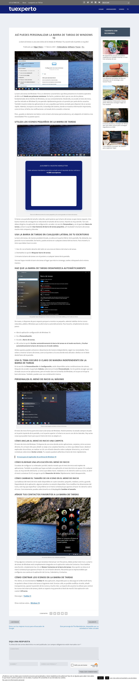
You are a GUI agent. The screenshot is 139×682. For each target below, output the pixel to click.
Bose (24, 3)
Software (71, 47)
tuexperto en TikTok (35, 3)
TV (128, 9)
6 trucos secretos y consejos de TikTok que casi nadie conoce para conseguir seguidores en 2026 (115, 125)
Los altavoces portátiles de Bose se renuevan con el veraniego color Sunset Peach (114, 80)
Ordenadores (111, 9)
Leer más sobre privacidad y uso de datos (123, 678)
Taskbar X (27, 596)
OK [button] (107, 678)
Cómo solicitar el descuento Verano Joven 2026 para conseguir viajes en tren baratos (114, 102)
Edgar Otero (38, 47)
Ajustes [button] (101, 678)
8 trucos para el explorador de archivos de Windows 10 (36, 457)
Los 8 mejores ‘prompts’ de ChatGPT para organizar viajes (114, 147)
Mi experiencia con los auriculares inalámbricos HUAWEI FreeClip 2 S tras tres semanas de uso (115, 57)
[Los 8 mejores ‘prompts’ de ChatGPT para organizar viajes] (115, 138)
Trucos (77, 47)
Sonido (121, 9)
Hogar (101, 9)
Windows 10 (35, 603)
